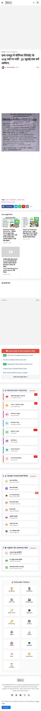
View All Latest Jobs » (20, 377)
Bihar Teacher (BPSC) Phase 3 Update (15, 373)
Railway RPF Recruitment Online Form (19, 364)
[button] (2, 2)
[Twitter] (16, 206)
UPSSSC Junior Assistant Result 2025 (15, 368)
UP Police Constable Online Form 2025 (20, 355)
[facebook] (12, 695)
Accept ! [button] (6, 707)
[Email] (27, 206)
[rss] (29, 695)
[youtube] (20, 695)
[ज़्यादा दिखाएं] (31, 206)
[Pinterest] (23, 206)
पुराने (37, 300)
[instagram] (24, 695)
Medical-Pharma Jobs (8, 202)
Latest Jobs (20, 199)
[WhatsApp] (19, 206)
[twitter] (16, 695)
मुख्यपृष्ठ (3, 52)
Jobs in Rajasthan (12, 52)
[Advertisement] (20, 27)
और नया (4, 300)
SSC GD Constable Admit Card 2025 (14, 360)
